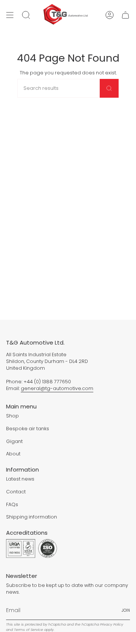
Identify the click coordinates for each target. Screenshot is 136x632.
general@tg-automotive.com (57, 388)
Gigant (14, 441)
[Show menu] (9, 14)
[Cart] (125, 14)
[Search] (109, 88)
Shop (12, 416)
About (13, 454)
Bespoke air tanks (27, 428)
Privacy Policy (111, 624)
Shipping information (31, 517)
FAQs (12, 504)
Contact (16, 491)
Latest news (20, 479)
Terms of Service (28, 629)
